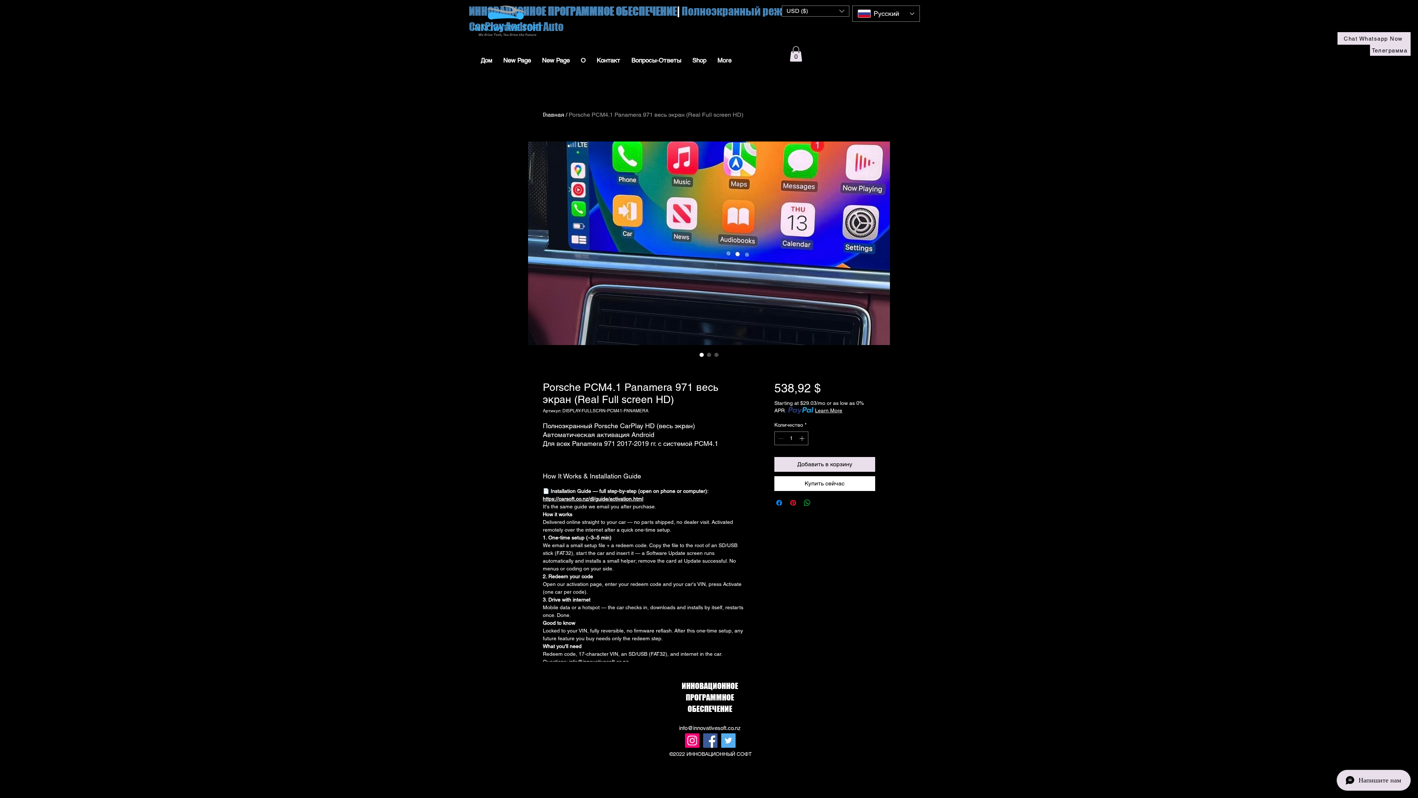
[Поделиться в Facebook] (779, 502)
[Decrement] (780, 438)
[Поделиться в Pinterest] (793, 502)
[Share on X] (821, 502)
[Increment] (802, 438)
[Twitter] (728, 740)
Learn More (828, 410)
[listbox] (815, 11)
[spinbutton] (791, 438)
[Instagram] (692, 740)
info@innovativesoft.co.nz (710, 728)
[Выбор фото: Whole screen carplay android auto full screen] (701, 354)
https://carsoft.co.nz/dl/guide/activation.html (593, 499)
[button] (815, 11)
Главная (553, 114)
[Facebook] (710, 740)
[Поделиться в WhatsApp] (807, 502)
